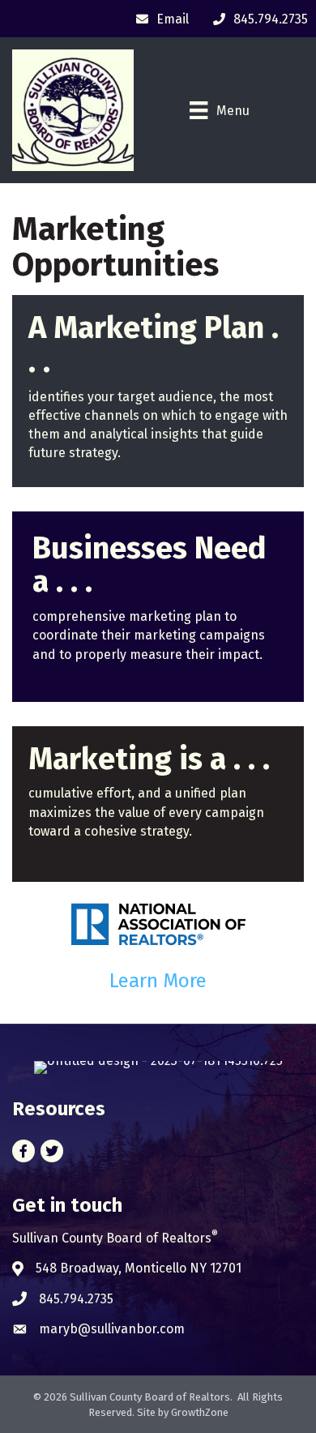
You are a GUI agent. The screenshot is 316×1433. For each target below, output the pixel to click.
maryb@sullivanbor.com (112, 1329)
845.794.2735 (76, 1299)
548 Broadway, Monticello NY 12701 (138, 1268)
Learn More (158, 980)
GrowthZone (199, 1412)
